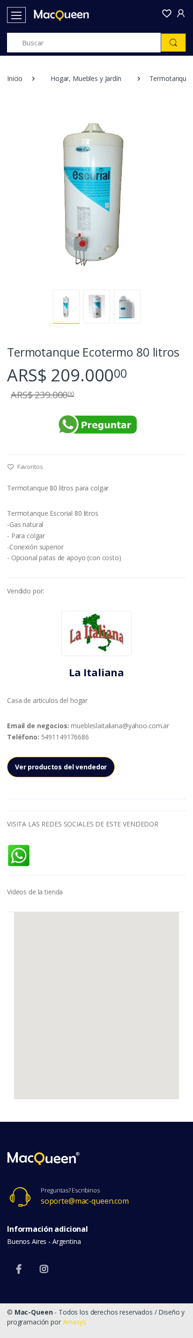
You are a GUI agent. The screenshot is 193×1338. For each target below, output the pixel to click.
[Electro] (57, 15)
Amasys (74, 1321)
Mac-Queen (34, 1312)
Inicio (14, 78)
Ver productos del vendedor (61, 766)
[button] (167, 14)
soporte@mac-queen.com (85, 1201)
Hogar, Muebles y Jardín (86, 78)
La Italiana (96, 672)
